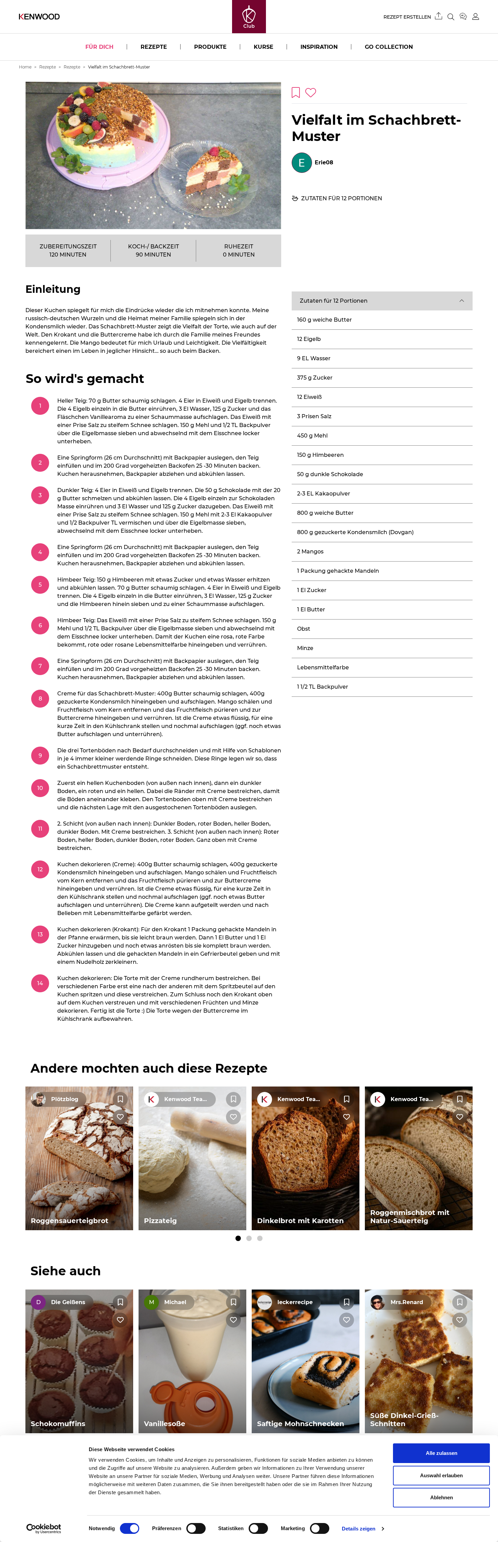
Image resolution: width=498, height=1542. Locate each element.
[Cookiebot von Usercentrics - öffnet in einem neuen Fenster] (44, 1529)
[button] (382, 300)
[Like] (120, 1117)
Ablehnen (441, 1497)
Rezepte (154, 47)
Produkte (210, 47)
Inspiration (319, 47)
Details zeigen (358, 1528)
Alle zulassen (441, 1453)
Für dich (99, 47)
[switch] (196, 1528)
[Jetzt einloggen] (475, 16)
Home (25, 66)
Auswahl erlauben (441, 1475)
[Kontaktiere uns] (466, 17)
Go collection (389, 47)
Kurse (263, 47)
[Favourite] (120, 1099)
